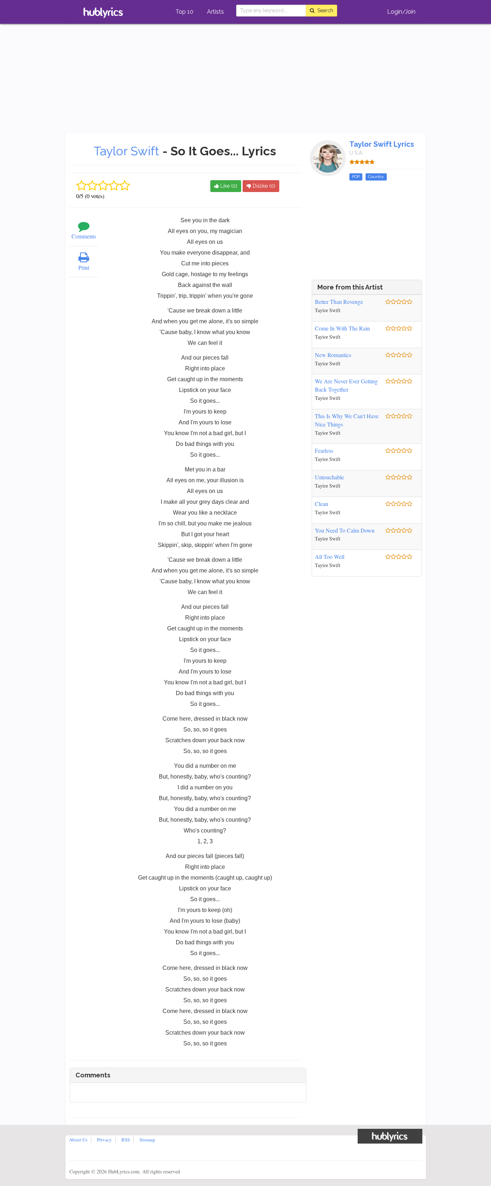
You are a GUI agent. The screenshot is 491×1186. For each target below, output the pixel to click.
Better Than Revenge (339, 301)
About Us (78, 1139)
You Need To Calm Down (345, 530)
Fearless (324, 450)
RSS (125, 1139)
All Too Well (329, 556)
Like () (228, 186)
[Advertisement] (245, 79)
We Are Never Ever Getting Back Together (346, 385)
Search (324, 10)
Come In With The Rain (342, 328)
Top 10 (184, 11)
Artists (215, 11)
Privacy (104, 1139)
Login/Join (401, 11)
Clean (321, 503)
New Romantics (333, 355)
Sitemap (147, 1139)
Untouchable (329, 477)
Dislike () (263, 186)
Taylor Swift (127, 151)
